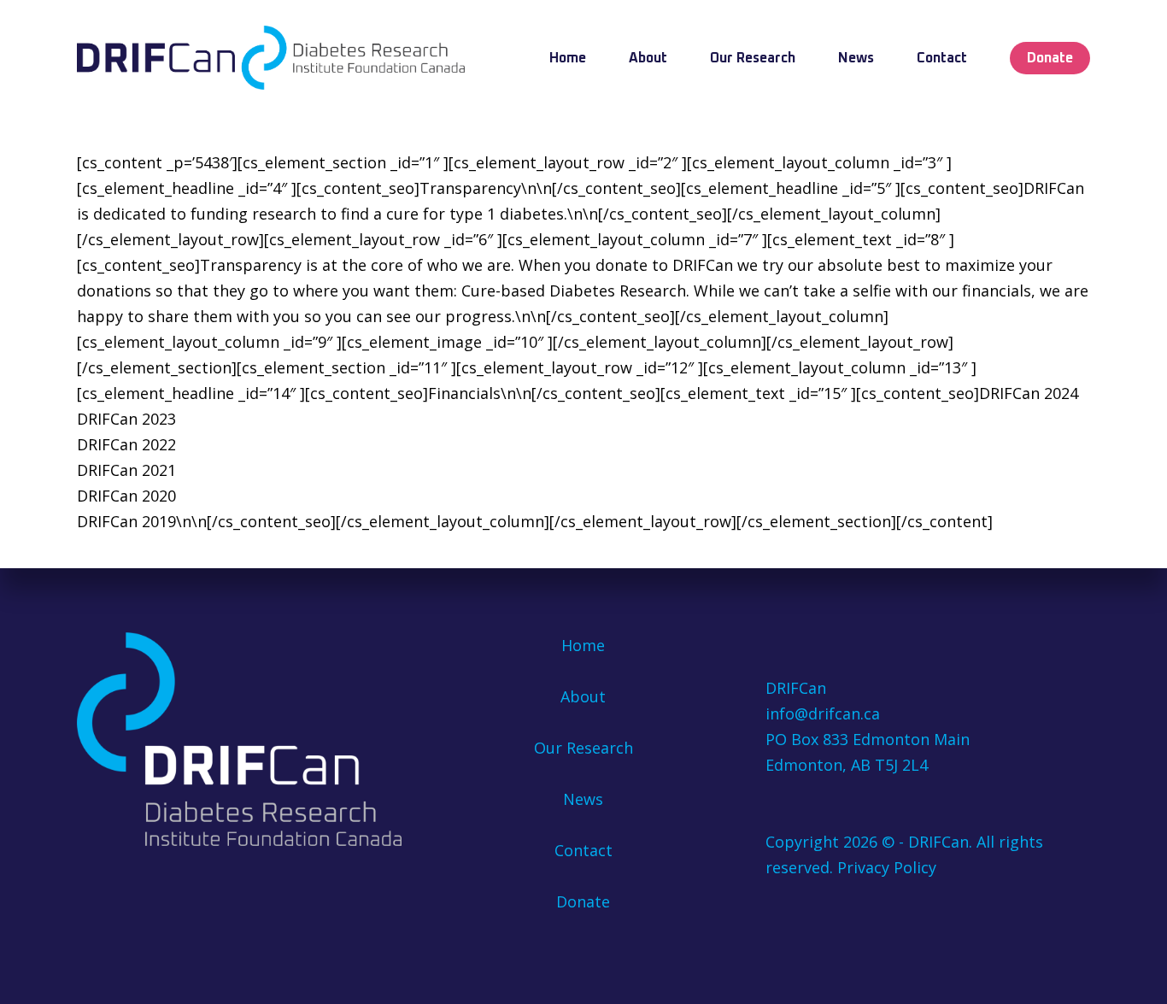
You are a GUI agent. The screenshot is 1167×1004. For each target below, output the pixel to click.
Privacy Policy (886, 867)
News (583, 799)
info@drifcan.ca (822, 713)
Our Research (583, 747)
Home (583, 645)
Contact (583, 850)
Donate (583, 901)
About (583, 696)
